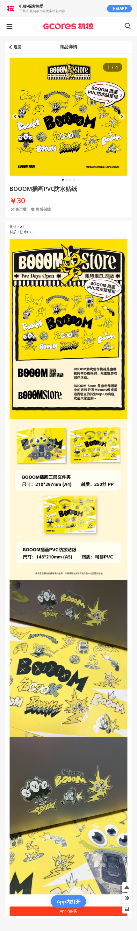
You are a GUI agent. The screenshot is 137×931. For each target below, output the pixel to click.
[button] (127, 887)
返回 (17, 47)
